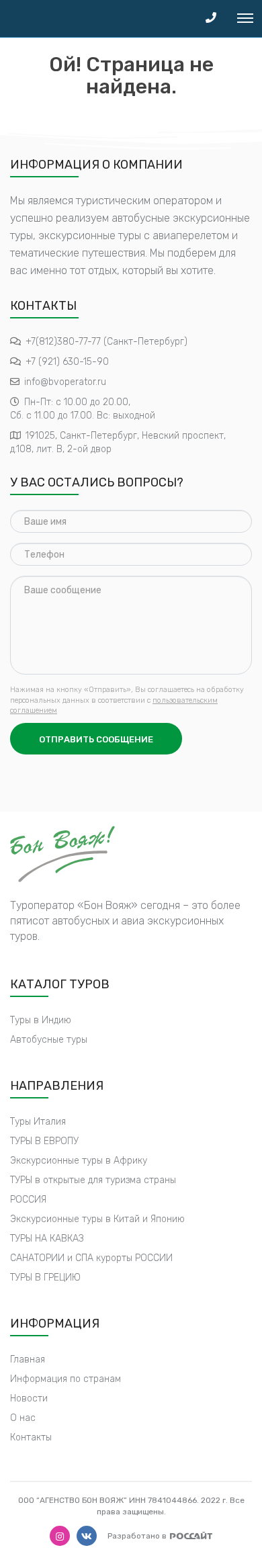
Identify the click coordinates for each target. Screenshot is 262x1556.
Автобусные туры (48, 1039)
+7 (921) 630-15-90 (67, 362)
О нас (23, 1418)
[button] (211, 18)
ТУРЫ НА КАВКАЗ (47, 1238)
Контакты (31, 1437)
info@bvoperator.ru (65, 382)
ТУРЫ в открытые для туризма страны (93, 1180)
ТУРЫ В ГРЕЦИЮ (45, 1277)
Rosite (191, 1535)
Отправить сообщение (96, 739)
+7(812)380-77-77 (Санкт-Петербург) (106, 341)
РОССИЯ (28, 1199)
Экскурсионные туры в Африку (78, 1160)
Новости (29, 1398)
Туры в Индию (40, 1020)
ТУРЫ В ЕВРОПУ (44, 1141)
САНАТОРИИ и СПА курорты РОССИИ (91, 1258)
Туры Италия (38, 1121)
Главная (27, 1359)
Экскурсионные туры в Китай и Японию (97, 1219)
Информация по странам (65, 1379)
